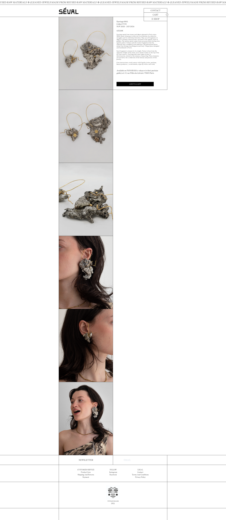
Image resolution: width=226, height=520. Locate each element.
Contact (155, 10)
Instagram (113, 472)
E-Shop (155, 19)
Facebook (113, 475)
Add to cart (135, 84)
